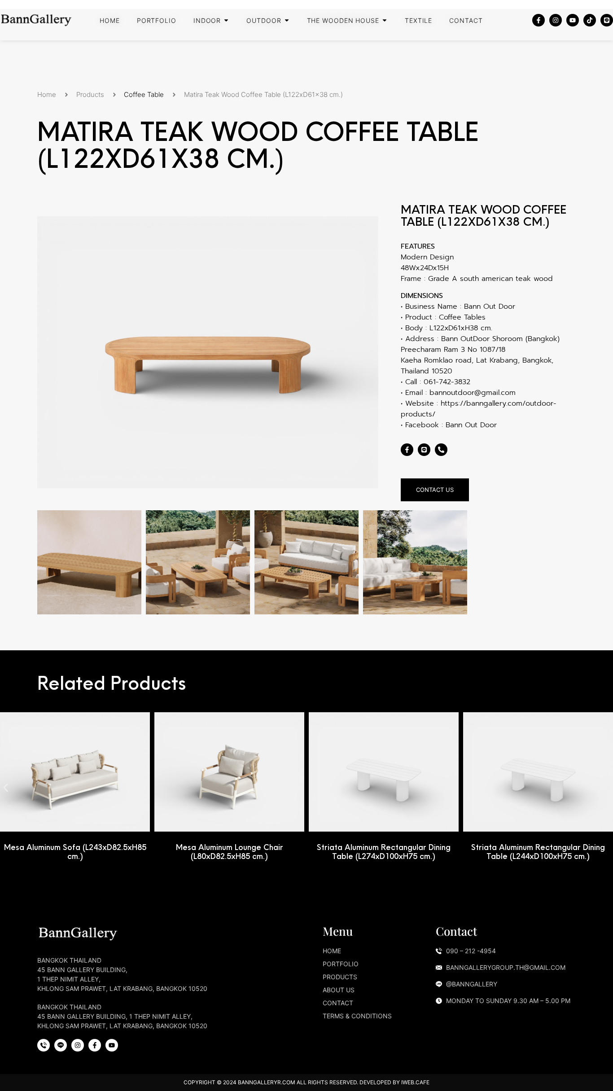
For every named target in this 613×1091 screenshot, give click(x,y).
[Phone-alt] (441, 449)
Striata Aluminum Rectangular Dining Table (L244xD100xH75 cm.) (538, 851)
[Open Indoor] (226, 20)
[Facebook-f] (538, 20)
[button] (5, 787)
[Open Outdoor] (287, 20)
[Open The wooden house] (384, 20)
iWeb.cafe (415, 1082)
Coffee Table (144, 94)
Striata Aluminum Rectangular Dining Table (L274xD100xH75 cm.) (384, 851)
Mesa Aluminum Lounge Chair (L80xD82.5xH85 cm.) (229, 851)
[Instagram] (555, 20)
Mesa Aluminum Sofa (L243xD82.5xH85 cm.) (75, 851)
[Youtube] (572, 20)
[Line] (606, 20)
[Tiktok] (589, 20)
